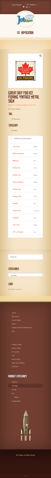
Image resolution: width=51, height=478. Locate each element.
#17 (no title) (15, 352)
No (35, 161)
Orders (14, 324)
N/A (35, 168)
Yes (35, 218)
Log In (14, 313)
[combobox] (25, 274)
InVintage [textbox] (25, 275)
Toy (13, 393)
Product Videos (16, 348)
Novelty (14, 389)
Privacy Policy (16, 359)
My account (15, 316)
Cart (13, 331)
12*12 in (36, 211)
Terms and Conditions (18, 363)
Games (16, 397)
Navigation (27, 32)
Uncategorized (16, 401)
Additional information (22, 138)
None (35, 146)
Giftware (14, 382)
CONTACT (15, 366)
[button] (14, 109)
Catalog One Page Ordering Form (22, 327)
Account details (16, 320)
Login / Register (16, 5)
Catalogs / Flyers (17, 344)
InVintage (15, 386)
